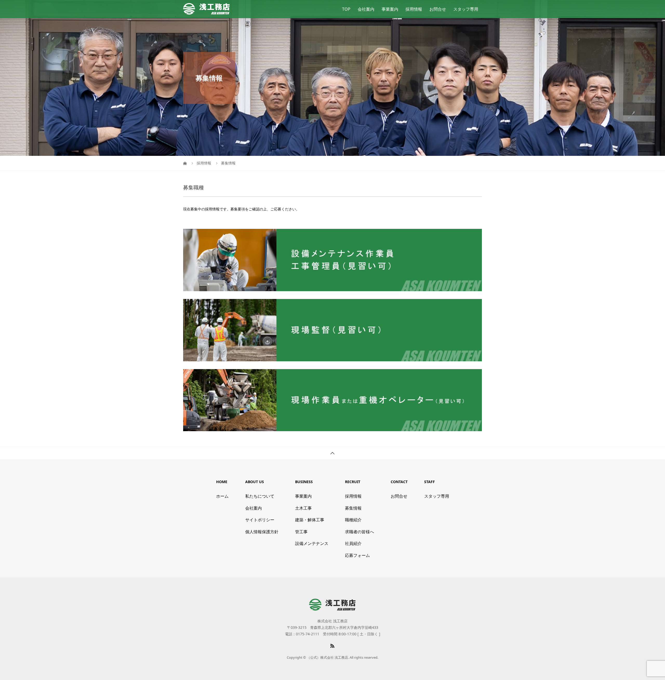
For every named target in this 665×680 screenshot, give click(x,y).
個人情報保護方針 (261, 532)
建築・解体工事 (309, 520)
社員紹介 (353, 543)
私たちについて (259, 496)
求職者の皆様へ (359, 532)
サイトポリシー (259, 520)
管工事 (301, 532)
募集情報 (353, 508)
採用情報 (413, 9)
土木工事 (303, 508)
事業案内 (390, 9)
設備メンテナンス (311, 543)
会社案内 (366, 9)
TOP (346, 9)
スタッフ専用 (465, 9)
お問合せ (437, 9)
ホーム (222, 496)
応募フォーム (357, 555)
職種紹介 (353, 520)
